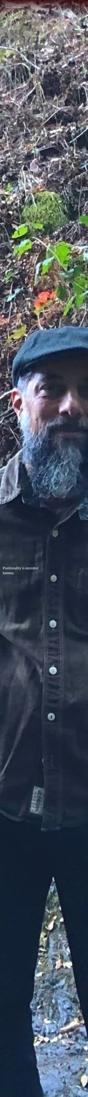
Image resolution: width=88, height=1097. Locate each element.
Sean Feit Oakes (14, 7)
